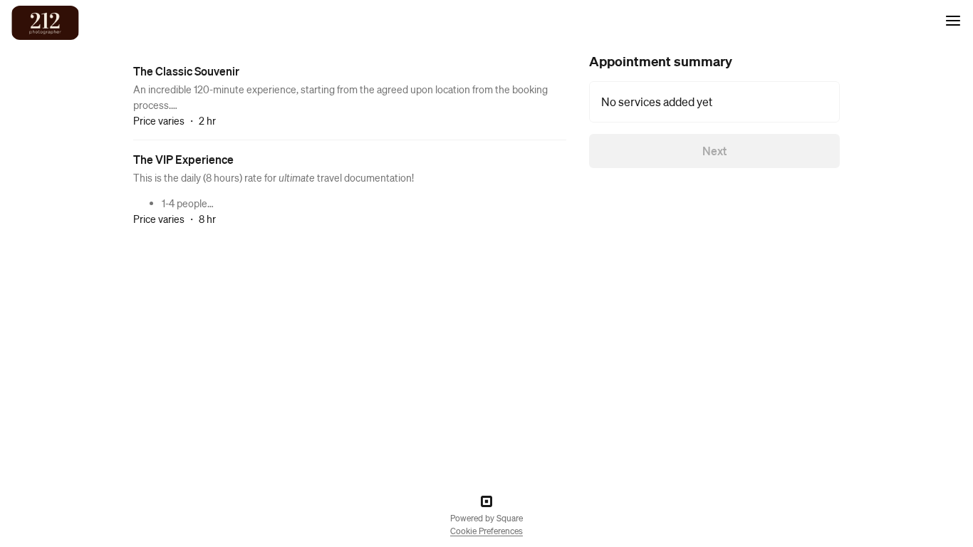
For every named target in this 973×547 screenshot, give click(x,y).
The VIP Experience (183, 159)
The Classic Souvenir (186, 70)
